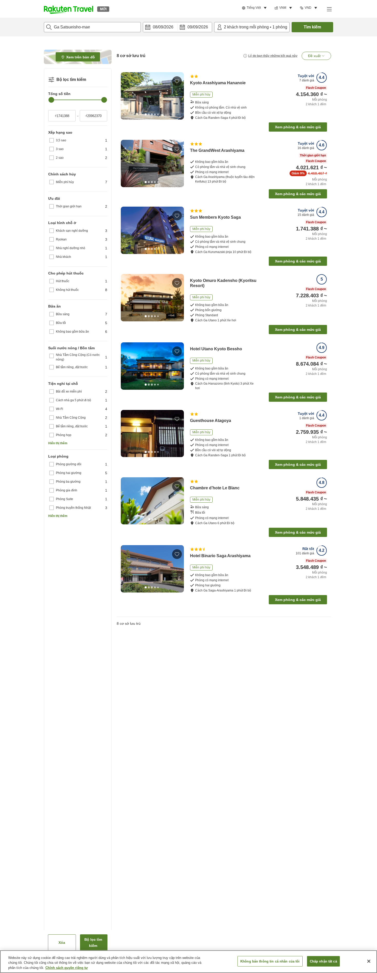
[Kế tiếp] (178, 95)
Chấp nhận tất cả (323, 961)
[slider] (51, 100)
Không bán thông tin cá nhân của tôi (270, 961)
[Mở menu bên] (329, 9)
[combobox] (92, 27)
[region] (188, 961)
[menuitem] (255, 8)
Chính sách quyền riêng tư (66, 968)
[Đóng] (368, 961)
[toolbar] (177, 27)
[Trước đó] (126, 95)
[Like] (177, 81)
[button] (68, 9)
